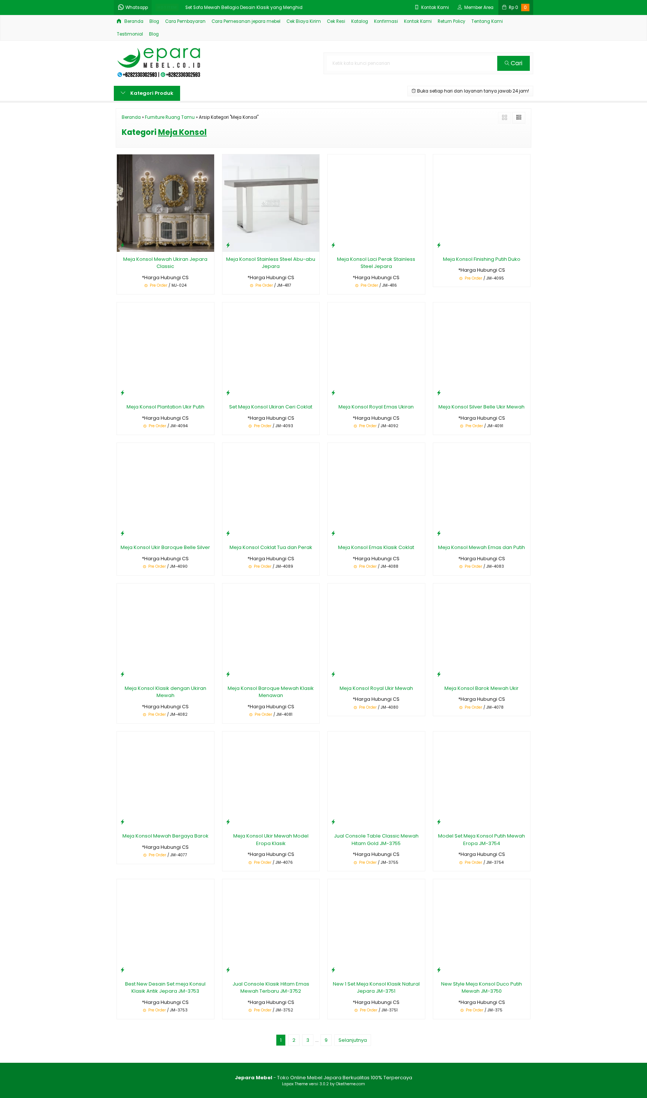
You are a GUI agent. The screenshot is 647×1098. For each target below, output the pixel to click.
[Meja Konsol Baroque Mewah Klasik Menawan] (271, 631)
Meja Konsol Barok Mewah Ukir (481, 688)
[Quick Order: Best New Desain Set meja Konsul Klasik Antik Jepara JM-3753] (122, 969)
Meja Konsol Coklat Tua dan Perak (271, 547)
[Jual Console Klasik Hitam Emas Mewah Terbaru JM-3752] (271, 927)
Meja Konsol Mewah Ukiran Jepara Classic (165, 263)
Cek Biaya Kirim (303, 21)
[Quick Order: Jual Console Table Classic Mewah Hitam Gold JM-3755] (333, 821)
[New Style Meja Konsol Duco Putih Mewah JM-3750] (482, 927)
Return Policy (451, 21)
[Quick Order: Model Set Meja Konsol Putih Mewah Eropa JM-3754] (439, 821)
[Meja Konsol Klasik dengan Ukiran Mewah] (165, 631)
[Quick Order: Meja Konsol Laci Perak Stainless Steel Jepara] (333, 245)
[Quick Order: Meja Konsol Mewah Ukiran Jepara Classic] (122, 245)
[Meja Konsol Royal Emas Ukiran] (376, 350)
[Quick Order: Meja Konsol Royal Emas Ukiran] (333, 392)
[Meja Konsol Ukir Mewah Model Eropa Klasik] (271, 779)
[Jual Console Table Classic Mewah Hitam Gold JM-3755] (376, 779)
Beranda (133, 21)
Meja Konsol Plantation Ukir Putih (165, 406)
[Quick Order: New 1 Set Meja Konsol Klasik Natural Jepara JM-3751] (333, 969)
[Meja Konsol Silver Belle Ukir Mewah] (482, 350)
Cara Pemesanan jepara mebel (246, 21)
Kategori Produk (151, 93)
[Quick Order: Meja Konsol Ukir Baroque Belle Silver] (122, 533)
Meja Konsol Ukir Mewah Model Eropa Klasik (271, 839)
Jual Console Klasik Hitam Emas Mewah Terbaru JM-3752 (271, 987)
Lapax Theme (295, 1084)
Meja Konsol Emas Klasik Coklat (376, 547)
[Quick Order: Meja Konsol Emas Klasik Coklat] (333, 533)
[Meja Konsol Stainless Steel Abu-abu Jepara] (271, 202)
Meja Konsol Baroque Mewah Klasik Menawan (271, 692)
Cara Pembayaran (185, 21)
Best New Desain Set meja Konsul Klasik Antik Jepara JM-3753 (165, 987)
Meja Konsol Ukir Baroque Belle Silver (165, 547)
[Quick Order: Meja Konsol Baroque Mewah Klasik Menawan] (228, 674)
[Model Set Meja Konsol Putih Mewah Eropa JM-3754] (482, 779)
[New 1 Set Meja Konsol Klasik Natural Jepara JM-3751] (376, 927)
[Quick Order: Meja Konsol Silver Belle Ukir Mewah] (439, 392)
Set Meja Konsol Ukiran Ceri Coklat (270, 406)
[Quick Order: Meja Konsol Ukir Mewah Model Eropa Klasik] (228, 821)
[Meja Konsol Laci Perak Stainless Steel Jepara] (376, 202)
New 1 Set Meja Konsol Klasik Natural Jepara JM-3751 (376, 987)
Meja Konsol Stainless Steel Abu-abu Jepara (270, 263)
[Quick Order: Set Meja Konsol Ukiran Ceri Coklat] (228, 392)
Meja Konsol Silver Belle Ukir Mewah (481, 406)
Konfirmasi (386, 21)
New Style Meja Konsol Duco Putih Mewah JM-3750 (481, 987)
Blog (154, 21)
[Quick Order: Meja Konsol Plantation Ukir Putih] (122, 392)
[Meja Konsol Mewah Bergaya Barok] (165, 779)
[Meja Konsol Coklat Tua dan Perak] (271, 491)
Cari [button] (515, 63)
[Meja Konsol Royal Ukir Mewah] (376, 631)
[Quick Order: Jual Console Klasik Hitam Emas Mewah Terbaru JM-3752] (228, 969)
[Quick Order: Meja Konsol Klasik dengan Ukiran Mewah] (122, 674)
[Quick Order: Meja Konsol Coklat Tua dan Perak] (228, 533)
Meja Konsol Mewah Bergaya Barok (165, 835)
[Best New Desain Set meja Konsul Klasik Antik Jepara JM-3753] (165, 927)
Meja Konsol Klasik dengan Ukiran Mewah (165, 692)
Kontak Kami (418, 21)
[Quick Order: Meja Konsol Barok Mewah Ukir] (439, 674)
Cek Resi (336, 21)
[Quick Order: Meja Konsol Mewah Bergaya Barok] (122, 821)
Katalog (359, 21)
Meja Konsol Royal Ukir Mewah (376, 688)
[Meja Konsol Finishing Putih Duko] (482, 202)
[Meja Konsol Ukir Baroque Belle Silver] (165, 491)
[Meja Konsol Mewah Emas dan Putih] (482, 491)
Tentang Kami (487, 21)
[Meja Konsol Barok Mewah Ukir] (482, 631)
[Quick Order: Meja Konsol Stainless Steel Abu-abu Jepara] (228, 245)
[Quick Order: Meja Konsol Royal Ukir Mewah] (333, 674)
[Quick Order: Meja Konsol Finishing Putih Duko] (439, 245)
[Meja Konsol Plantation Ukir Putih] (165, 350)
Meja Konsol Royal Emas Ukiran (376, 406)
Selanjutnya (352, 1040)
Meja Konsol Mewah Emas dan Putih (481, 547)
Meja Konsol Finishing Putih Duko (481, 259)
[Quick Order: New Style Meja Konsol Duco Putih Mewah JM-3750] (439, 969)
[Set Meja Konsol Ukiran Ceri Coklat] (271, 350)
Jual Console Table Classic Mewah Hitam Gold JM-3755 (376, 839)
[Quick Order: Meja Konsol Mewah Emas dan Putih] (439, 533)
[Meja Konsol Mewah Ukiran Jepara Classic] (165, 202)
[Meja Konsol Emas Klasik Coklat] (376, 491)
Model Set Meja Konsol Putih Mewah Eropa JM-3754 (481, 839)
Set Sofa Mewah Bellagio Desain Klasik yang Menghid (244, 7)
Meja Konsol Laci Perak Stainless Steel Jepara (376, 263)
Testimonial (130, 34)
